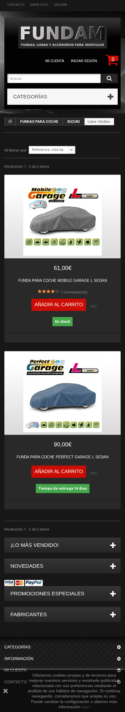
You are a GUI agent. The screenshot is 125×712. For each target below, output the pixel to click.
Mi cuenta (54, 61)
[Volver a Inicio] (10, 121)
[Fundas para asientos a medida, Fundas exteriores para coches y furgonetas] (62, 35)
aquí (85, 706)
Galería (60, 5)
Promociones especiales (47, 593)
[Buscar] (109, 78)
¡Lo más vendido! (34, 545)
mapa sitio (39, 5)
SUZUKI (73, 122)
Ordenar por (15, 150)
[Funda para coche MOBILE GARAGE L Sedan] (62, 216)
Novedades (26, 566)
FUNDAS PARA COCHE (39, 122)
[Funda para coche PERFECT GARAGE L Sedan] (62, 393)
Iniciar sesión (84, 61)
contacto (15, 5)
